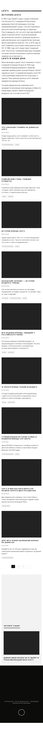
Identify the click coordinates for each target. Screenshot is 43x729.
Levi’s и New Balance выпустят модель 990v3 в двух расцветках (19, 490)
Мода (17, 144)
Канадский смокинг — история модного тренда (18, 282)
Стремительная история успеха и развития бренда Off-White (19, 438)
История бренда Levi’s (13, 231)
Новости (11, 352)
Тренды (10, 196)
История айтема (15, 298)
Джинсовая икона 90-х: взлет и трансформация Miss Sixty (21, 659)
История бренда (7, 144)
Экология (11, 402)
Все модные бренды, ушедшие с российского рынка (18, 334)
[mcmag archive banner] (21, 618)
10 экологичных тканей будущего (19, 387)
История (5, 298)
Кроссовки (6, 505)
